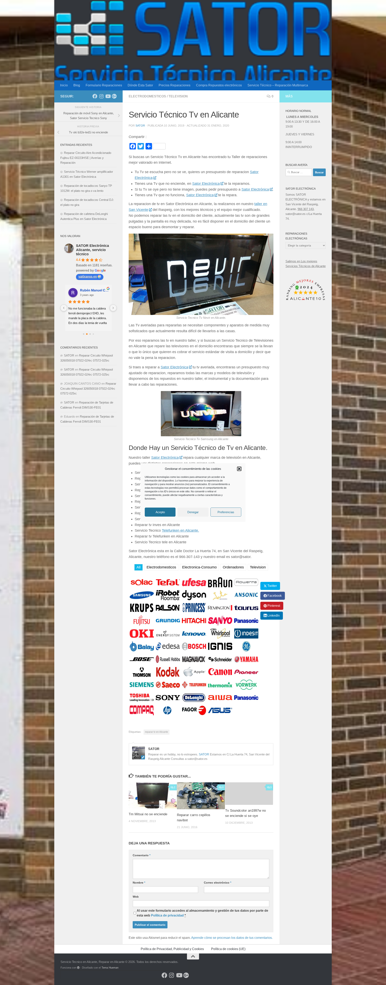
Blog (76, 85)
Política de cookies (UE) (228, 949)
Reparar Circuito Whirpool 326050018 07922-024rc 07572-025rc (88, 388)
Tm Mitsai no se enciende (148, 814)
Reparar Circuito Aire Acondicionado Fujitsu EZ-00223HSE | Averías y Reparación (85, 157)
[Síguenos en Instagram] (101, 96)
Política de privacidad (167, 915)
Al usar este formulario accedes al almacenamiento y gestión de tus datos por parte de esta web (202, 913)
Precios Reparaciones (174, 85)
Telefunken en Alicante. (180, 530)
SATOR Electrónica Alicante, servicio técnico (92, 250)
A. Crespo (87, 290)
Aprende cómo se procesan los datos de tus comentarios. (232, 937)
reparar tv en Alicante (156, 732)
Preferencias (226, 512)
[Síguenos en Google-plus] (114, 96)
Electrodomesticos (147, 96)
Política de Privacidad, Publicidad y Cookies (172, 949)
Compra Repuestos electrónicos (219, 85)
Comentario (141, 855)
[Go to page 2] (90, 334)
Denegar (193, 512)
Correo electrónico (217, 882)
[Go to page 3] (93, 334)
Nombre (139, 882)
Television (178, 96)
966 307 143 (306, 209)
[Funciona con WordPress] (78, 967)
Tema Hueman (110, 967)
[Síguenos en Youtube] (107, 96)
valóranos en (87, 276)
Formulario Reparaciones (104, 85)
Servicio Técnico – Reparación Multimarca (277, 85)
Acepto (160, 512)
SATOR (140, 125)
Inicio (64, 85)
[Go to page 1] (87, 334)
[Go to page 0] (83, 333)
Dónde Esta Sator (140, 85)
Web (136, 896)
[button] (239, 469)
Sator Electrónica (206, 184)
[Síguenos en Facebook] (94, 96)
